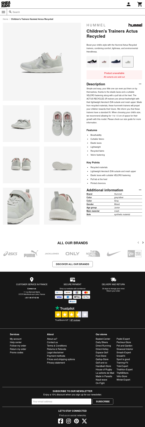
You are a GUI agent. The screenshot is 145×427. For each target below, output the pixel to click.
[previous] (138, 242)
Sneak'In (121, 355)
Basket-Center (103, 338)
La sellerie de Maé (105, 372)
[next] (143, 242)
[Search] (10, 12)
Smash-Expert (124, 352)
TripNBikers (122, 372)
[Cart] (140, 4)
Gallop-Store (102, 359)
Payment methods (56, 355)
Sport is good (123, 359)
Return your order (113, 291)
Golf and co (101, 362)
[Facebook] (60, 421)
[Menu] (3, 12)
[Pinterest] (76, 421)
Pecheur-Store (124, 342)
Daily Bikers (102, 342)
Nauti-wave (101, 379)
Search (16, 12)
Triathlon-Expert (125, 369)
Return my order (18, 349)
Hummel (96, 25)
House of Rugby (104, 369)
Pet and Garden (124, 345)
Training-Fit (122, 362)
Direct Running (103, 345)
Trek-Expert (122, 366)
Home (5, 19)
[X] (84, 421)
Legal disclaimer (55, 352)
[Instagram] (68, 421)
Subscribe (103, 401)
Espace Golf (102, 352)
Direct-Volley (102, 349)
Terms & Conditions (57, 345)
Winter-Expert (123, 379)
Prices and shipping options (61, 359)
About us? (52, 338)
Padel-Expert (123, 338)
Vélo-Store (122, 376)
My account (15, 338)
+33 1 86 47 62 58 (32, 297)
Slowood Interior (125, 349)
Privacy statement (56, 362)
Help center (16, 342)
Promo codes (16, 352)
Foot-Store (101, 355)
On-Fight (100, 383)
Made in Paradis (104, 376)
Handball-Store (103, 366)
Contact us (31, 288)
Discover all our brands (72, 264)
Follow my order (18, 345)
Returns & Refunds (56, 349)
